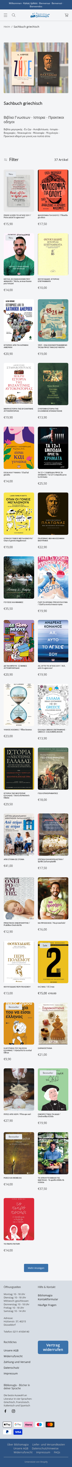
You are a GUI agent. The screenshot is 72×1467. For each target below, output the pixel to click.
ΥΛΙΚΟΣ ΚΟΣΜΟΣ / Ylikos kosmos (18, 729)
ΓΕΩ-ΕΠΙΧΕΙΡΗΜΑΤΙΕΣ (48, 793)
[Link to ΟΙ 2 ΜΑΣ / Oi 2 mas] (53, 962)
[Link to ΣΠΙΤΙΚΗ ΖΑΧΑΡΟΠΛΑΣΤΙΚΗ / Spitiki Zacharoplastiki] (53, 834)
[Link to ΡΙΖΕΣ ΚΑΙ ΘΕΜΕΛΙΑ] (19, 1153)
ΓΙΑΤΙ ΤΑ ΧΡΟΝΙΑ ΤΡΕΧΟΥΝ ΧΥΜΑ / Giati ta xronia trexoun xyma (53, 603)
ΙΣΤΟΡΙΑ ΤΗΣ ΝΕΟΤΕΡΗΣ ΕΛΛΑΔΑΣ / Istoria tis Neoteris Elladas (16, 795)
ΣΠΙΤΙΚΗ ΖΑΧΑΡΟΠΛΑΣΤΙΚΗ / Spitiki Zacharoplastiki (51, 860)
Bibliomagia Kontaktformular (48, 1297)
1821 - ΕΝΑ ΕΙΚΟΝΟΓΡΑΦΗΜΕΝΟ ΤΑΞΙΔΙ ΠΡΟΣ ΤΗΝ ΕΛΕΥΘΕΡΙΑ (52, 346)
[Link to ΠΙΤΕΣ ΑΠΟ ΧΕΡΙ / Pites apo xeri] (19, 1089)
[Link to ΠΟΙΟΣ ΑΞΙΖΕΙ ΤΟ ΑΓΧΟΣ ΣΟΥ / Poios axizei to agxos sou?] (19, 191)
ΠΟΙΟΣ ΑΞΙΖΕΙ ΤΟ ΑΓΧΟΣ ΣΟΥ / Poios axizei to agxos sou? (17, 216)
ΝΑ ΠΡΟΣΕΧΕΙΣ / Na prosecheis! (51, 923)
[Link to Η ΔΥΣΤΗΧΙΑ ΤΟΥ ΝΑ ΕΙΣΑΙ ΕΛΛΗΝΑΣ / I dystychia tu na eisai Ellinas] (19, 1023)
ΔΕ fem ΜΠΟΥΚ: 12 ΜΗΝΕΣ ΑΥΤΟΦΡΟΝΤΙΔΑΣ (15, 667)
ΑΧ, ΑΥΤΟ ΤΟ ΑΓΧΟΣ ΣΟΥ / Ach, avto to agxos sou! (51, 667)
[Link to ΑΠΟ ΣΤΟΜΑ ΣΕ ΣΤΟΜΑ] (19, 834)
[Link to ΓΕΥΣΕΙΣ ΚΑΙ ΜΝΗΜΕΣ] (19, 577)
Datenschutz (11, 1367)
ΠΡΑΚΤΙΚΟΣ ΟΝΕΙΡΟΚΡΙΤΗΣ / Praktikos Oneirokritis (17, 924)
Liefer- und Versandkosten (48, 1444)
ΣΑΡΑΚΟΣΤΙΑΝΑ (45, 1048)
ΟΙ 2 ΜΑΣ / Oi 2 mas (46, 987)
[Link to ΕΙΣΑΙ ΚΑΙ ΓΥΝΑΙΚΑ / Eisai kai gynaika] (19, 448)
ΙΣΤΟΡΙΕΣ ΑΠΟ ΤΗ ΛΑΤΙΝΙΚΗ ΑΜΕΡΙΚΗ (16, 346)
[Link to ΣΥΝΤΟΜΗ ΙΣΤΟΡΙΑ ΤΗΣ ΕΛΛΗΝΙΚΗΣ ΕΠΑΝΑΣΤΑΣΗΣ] (53, 384)
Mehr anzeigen (36, 1268)
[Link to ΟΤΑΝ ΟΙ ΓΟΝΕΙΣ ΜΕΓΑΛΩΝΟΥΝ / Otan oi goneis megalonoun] (19, 514)
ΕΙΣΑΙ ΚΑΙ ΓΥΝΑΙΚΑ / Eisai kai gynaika (16, 473)
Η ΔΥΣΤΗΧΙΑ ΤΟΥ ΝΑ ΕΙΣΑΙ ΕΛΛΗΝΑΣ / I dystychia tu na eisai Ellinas (18, 1050)
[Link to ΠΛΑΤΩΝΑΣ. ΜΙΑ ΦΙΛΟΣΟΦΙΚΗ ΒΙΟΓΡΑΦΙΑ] (53, 514)
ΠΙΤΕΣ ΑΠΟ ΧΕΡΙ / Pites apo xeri (17, 1114)
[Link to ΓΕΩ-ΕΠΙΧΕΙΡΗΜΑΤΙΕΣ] (53, 769)
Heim (7, 26)
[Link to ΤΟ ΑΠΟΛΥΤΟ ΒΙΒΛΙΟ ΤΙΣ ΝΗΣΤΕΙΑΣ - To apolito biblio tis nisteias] (53, 1153)
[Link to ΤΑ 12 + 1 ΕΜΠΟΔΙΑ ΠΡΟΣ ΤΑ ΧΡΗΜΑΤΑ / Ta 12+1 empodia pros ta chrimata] (53, 448)
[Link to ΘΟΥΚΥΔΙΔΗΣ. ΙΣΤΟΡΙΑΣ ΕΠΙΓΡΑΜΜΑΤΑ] (53, 254)
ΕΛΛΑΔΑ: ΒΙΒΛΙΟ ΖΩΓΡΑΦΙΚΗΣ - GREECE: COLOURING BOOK (52, 730)
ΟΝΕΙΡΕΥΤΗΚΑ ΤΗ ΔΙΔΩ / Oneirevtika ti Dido (49, 1115)
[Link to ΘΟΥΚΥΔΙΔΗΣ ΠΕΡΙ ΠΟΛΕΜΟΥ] (19, 962)
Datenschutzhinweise (45, 1448)
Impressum (11, 1373)
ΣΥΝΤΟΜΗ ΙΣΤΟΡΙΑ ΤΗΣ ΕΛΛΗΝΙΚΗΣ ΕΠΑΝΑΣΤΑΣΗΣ (50, 410)
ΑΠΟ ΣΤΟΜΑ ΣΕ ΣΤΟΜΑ (14, 859)
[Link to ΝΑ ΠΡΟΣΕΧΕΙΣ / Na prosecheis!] (53, 898)
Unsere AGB (11, 1350)
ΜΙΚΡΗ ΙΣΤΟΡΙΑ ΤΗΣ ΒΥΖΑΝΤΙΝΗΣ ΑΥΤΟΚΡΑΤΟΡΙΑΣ (18, 410)
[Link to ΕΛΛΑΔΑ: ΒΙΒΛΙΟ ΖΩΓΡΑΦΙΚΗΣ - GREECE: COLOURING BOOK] (53, 705)
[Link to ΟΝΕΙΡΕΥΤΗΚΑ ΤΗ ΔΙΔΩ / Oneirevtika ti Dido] (53, 1089)
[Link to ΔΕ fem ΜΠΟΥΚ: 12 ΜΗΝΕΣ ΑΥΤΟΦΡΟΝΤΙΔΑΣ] (19, 641)
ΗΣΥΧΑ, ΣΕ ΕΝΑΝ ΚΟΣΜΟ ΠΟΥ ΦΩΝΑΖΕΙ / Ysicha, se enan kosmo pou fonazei (18, 281)
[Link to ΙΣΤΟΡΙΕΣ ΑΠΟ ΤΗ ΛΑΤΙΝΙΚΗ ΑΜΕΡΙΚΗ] (19, 320)
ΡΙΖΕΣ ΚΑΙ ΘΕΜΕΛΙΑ (13, 1178)
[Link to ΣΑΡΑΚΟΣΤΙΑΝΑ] (53, 1023)
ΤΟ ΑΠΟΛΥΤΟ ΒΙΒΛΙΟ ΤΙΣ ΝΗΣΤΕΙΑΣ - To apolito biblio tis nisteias (51, 1180)
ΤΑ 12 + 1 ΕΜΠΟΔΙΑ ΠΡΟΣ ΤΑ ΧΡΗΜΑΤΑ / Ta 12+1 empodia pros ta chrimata (52, 474)
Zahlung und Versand (17, 1362)
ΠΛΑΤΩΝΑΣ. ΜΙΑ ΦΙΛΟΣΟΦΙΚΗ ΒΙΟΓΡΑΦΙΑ (51, 539)
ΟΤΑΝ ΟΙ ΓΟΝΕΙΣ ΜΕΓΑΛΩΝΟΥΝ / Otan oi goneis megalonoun (18, 539)
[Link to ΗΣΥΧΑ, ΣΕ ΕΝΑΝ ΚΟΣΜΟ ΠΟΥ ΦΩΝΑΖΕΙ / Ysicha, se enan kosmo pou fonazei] (19, 254)
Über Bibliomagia (18, 1444)
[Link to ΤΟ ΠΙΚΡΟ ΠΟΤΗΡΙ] (19, 1219)
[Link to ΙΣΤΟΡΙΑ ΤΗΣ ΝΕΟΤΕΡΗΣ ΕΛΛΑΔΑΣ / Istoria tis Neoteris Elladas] (19, 769)
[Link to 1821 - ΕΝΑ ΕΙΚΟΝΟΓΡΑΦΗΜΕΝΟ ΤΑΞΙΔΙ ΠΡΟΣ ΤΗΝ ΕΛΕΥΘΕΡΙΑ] (53, 320)
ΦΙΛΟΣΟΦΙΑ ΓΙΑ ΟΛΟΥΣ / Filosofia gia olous (53, 216)
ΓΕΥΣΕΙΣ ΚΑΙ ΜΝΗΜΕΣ (13, 602)
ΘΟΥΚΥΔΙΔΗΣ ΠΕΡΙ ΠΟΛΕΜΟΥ (17, 987)
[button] (5, 15)
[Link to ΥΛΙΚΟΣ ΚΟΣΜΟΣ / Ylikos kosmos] (19, 705)
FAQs (57, 1452)
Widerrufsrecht (13, 1356)
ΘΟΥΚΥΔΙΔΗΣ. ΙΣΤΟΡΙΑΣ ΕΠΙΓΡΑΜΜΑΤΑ (48, 280)
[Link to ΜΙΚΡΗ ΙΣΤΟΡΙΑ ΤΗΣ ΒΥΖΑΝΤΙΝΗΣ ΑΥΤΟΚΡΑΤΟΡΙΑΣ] (19, 384)
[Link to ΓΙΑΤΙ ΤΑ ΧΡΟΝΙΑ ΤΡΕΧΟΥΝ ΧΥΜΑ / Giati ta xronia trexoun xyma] (53, 577)
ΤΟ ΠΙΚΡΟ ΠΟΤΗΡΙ (12, 1244)
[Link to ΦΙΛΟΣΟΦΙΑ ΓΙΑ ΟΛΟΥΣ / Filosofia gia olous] (53, 191)
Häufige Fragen (47, 1305)
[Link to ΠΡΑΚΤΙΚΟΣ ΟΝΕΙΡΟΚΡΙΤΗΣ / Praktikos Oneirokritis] (19, 898)
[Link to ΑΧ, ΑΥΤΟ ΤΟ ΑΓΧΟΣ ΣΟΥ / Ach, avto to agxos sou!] (53, 641)
